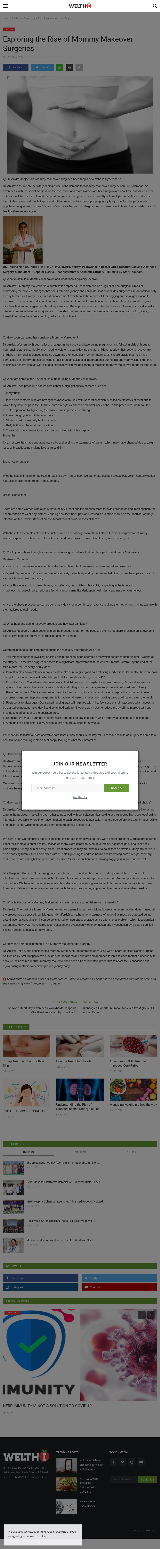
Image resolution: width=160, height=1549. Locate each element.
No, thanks (80, 797)
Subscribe (116, 788)
